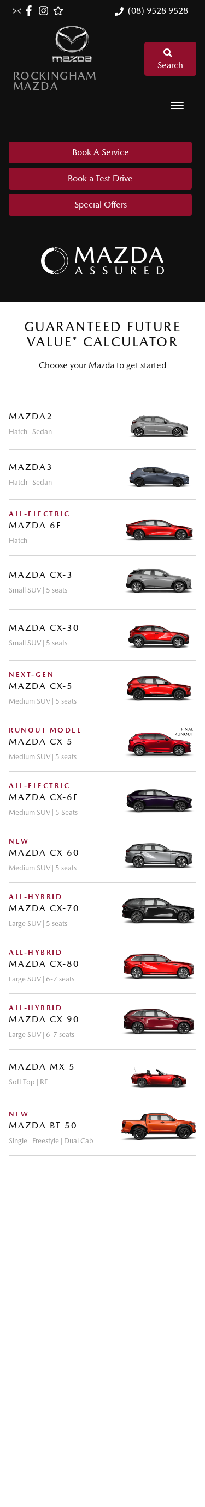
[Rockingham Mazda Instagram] (45, 10)
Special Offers (100, 204)
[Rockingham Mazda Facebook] (31, 10)
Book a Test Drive (100, 178)
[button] (177, 105)
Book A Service (100, 152)
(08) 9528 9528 (158, 10)
